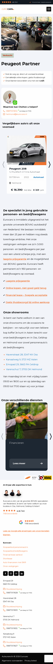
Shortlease (7, 559)
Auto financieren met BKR (14, 562)
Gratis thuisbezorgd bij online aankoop (28, 302)
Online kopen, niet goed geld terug (26, 288)
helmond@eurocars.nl (16, 114)
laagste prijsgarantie (14, 259)
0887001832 (12, 111)
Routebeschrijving (14, 589)
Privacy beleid (30, 661)
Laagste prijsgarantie (18, 281)
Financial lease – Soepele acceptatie (26, 295)
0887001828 (19, 593)
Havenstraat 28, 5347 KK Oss (22, 354)
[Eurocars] (8, 9)
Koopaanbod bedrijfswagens (15, 551)
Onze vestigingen (10, 566)
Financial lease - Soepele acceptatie (41, 2)
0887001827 (19, 646)
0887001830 (19, 610)
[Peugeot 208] (26, 150)
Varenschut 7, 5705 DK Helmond (24, 369)
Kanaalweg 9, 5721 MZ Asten (22, 359)
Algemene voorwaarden (12, 661)
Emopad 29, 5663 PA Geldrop (22, 364)
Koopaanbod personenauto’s (15, 547)
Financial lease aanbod (12, 555)
